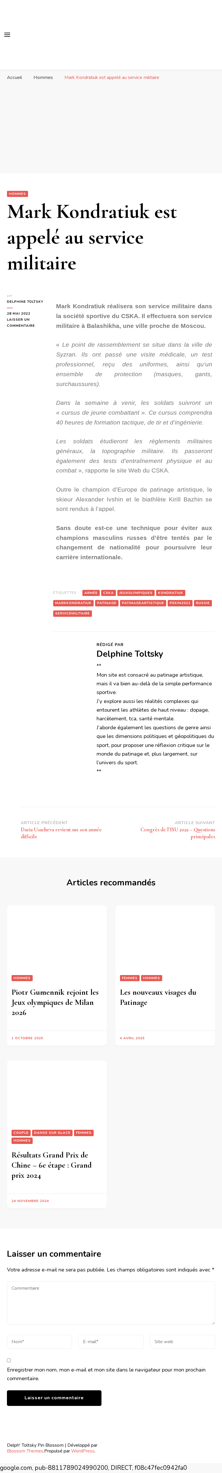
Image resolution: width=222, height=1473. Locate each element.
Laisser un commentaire (26, 322)
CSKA (108, 592)
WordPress (83, 1451)
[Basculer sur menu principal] (7, 35)
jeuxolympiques (136, 592)
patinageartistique (143, 603)
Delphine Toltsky (25, 301)
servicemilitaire (72, 613)
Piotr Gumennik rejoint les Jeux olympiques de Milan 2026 (55, 1002)
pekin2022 (180, 603)
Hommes (17, 193)
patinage (106, 603)
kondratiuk (170, 592)
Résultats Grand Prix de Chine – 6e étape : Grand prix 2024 (52, 1165)
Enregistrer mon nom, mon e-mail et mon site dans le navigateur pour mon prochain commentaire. (106, 1374)
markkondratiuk (73, 603)
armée (91, 592)
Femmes (130, 978)
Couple (21, 1132)
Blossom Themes (25, 1451)
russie (203, 603)
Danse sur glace (52, 1132)
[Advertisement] (111, 127)
